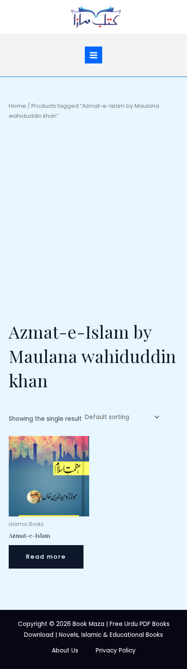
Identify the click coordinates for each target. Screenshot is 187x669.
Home (17, 106)
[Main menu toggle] (93, 55)
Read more (46, 556)
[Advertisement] (93, 219)
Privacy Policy (116, 650)
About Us (65, 650)
